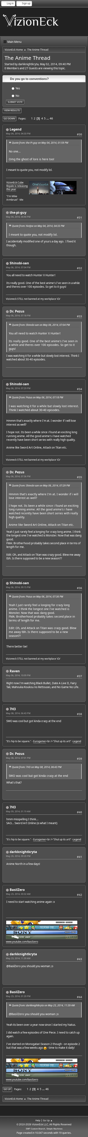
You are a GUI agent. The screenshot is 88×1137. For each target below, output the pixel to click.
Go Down (9, 118)
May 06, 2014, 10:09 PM (18, 675)
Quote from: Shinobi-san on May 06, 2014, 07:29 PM (41, 485)
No (17, 95)
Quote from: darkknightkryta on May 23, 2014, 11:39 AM (43, 1005)
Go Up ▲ (48, 1120)
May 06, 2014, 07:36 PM (18, 476)
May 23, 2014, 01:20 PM (18, 996)
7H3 (13, 709)
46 (51, 118)
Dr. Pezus (17, 311)
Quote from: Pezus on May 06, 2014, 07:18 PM (37, 397)
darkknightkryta (23, 852)
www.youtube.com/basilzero (22, 941)
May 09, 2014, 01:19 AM (18, 811)
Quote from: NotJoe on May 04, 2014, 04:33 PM (38, 226)
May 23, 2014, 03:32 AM (18, 893)
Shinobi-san (19, 263)
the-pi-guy (18, 212)
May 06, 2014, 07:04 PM (18, 267)
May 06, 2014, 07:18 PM (18, 315)
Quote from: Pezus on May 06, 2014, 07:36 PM (37, 596)
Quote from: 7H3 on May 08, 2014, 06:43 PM (36, 767)
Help (37, 1120)
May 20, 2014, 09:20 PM (18, 856)
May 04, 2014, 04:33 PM (18, 133)
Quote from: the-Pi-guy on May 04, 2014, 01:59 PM (40, 142)
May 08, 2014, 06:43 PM (18, 713)
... (48, 118)
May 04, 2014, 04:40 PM (18, 216)
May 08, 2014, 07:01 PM (18, 757)
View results (12, 110)
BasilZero (17, 889)
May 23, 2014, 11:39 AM (18, 958)
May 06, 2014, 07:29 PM (18, 388)
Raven (15, 671)
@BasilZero (13, 966)
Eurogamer (39, 741)
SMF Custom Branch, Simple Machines (44, 1129)
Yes (18, 88)
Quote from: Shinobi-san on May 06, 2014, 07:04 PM (41, 325)
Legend (15, 129)
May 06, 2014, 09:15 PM (18, 587)
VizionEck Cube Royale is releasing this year (17, 186)
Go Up (7, 1089)
